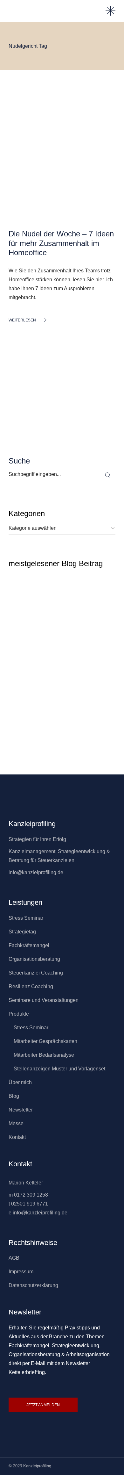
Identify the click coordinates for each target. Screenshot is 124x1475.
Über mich (20, 1082)
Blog (14, 1096)
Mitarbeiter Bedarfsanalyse (44, 1055)
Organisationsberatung (34, 959)
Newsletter (21, 1109)
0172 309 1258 (31, 1195)
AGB (14, 1258)
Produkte (19, 1014)
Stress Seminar (26, 918)
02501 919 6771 (29, 1203)
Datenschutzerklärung (33, 1285)
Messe (16, 1123)
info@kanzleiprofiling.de (36, 872)
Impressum (21, 1271)
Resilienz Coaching (31, 986)
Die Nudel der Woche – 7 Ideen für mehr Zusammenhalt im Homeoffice (61, 243)
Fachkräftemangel (29, 945)
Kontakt (17, 1137)
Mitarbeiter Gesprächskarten (45, 1041)
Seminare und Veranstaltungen (44, 1000)
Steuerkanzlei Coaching (36, 972)
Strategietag (22, 931)
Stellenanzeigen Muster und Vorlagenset (59, 1068)
